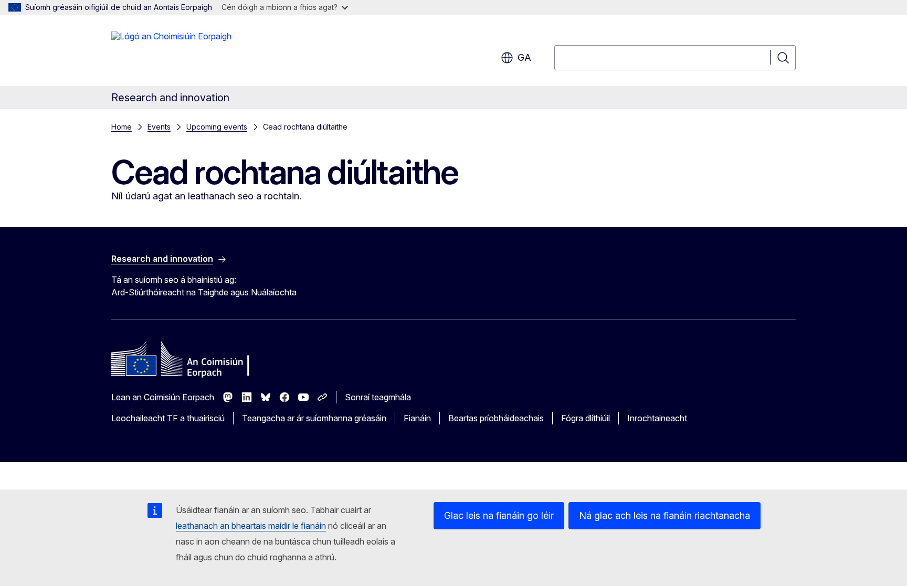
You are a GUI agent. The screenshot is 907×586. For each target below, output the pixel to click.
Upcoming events (216, 126)
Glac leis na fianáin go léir (499, 515)
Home (121, 126)
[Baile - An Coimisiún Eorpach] (171, 52)
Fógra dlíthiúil (585, 418)
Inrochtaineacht (657, 418)
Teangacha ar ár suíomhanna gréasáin (314, 418)
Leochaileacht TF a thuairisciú (168, 418)
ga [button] (524, 57)
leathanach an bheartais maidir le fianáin (251, 525)
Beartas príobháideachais (496, 418)
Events (159, 126)
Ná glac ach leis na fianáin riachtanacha (664, 515)
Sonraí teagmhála (378, 397)
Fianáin (417, 418)
